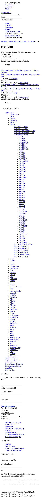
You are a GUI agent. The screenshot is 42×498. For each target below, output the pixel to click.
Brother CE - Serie (21, 129)
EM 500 (22, 185)
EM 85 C (22, 238)
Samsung (13, 323)
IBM (11, 283)
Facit (11, 277)
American (13, 121)
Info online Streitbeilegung (14, 429)
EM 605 (22, 198)
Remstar (13, 319)
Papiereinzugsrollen (12, 360)
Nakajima (13, 297)
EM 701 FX (23, 212)
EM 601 (22, 196)
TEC (11, 344)
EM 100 (22, 139)
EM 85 (21, 236)
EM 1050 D (23, 147)
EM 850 (22, 240)
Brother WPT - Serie (21, 254)
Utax (11, 352)
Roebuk (12, 321)
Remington (14, 317)
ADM (12, 116)
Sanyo (12, 325)
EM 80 (21, 228)
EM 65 (21, 204)
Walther (12, 354)
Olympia (13, 305)
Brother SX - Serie (21, 250)
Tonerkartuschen (11, 362)
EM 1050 (22, 145)
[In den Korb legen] (2, 386)
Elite (11, 271)
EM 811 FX (23, 234)
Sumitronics (14, 340)
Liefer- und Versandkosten (14, 448)
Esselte (12, 275)
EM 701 (22, 210)
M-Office (13, 295)
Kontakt (8, 25)
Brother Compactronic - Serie (24, 131)
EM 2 (21, 151)
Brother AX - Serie (21, 127)
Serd (11, 331)
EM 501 (22, 187)
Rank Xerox (14, 315)
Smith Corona (15, 337)
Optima (12, 307)
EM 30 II (22, 167)
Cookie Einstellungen (13, 437)
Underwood (14, 350)
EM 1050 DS (23, 149)
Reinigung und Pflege (13, 366)
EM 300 (22, 169)
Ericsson (13, 273)
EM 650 (22, 206)
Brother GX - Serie (21, 246)
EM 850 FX (23, 242)
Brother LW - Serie (21, 248)
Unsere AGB (10, 424)
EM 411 (22, 181)
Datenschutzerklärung (13, 422)
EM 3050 (22, 171)
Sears (12, 329)
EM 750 (22, 224)
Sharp (12, 333)
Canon (12, 260)
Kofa (11, 289)
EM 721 (22, 218)
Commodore (14, 267)
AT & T (12, 123)
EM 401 (22, 179)
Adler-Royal (14, 114)
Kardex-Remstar (16, 287)
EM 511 (22, 189)
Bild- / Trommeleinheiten (14, 364)
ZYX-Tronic (14, 356)
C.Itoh (12, 258)
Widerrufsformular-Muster (14, 435)
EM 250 (22, 163)
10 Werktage (13, 79)
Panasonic (13, 309)
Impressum (9, 27)
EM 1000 (22, 141)
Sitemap (8, 444)
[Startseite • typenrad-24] (6, 13)
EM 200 (22, 153)
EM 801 (22, 230)
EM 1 (21, 137)
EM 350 (22, 175)
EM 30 (21, 165)
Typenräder (9, 112)
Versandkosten (23, 83)
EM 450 (22, 183)
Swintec (13, 342)
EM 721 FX (23, 220)
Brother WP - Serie (21, 252)
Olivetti (12, 301)
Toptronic (13, 346)
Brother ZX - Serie (21, 256)
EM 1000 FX (23, 143)
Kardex (12, 285)
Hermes (12, 281)
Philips (12, 311)
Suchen (9, 19)
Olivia (12, 303)
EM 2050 (22, 157)
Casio (12, 262)
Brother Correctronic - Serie (24, 133)
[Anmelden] (2, 470)
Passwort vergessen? (8, 406)
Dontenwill (14, 269)
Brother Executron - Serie (23, 244)
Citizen (12, 265)
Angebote (8, 368)
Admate (12, 119)
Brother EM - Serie (21, 135)
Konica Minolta (15, 291)
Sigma (12, 335)
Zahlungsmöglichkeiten (13, 450)
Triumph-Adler (15, 348)
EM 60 (21, 194)
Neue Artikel (9, 370)
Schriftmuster (10, 446)
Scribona (13, 327)
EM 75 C (22, 222)
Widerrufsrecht (10, 433)
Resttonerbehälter (11, 358)
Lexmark (13, 293)
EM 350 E (22, 177)
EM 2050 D (23, 159)
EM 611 (22, 200)
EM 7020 (22, 214)
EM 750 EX (23, 226)
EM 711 (22, 216)
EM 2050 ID (23, 161)
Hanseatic (13, 279)
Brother (12, 125)
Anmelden (12, 408)
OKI (11, 299)
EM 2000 (22, 155)
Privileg (12, 313)
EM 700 (22, 208)
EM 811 (22, 232)
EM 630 (22, 202)
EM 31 (21, 173)
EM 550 (22, 192)
